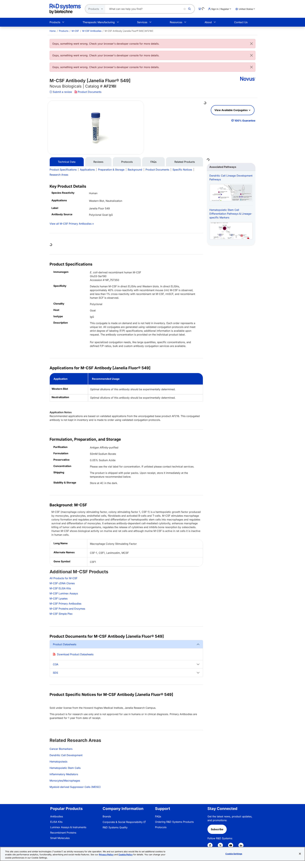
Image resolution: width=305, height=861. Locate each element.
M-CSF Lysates (59, 598)
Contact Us (240, 22)
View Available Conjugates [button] (231, 110)
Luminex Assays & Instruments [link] (68, 827)
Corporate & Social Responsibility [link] (123, 822)
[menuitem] (53, 31)
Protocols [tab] (127, 161)
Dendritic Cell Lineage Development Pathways (230, 177)
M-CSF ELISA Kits (60, 588)
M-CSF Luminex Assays (64, 593)
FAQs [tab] (153, 161)
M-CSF (75, 31)
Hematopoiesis (58, 761)
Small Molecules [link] (60, 838)
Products (55, 22)
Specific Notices (182, 169)
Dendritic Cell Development (66, 755)
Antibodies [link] (56, 816)
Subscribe (217, 829)
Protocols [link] (160, 827)
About (208, 22)
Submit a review (62, 91)
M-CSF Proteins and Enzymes (67, 608)
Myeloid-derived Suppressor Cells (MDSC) (75, 787)
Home (53, 31)
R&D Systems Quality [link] (115, 827)
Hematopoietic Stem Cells (65, 767)
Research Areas (59, 174)
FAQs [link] (158, 816)
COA (55, 664)
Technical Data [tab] (66, 161)
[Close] (251, 43)
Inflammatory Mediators (64, 774)
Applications (87, 169)
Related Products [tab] (184, 161)
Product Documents (89, 91)
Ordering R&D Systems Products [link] (174, 821)
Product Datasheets (64, 644)
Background (135, 169)
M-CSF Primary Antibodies (65, 603)
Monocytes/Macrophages (65, 780)
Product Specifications (63, 169)
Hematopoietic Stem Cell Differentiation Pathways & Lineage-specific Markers (230, 213)
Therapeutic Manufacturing (99, 22)
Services (142, 22)
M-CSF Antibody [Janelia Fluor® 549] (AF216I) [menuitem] (129, 31)
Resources (176, 22)
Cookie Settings (233, 853)
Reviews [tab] (98, 161)
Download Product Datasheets (75, 654)
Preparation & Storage (111, 169)
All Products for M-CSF (63, 578)
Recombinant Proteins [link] (63, 832)
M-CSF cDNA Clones (62, 583)
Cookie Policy (126, 854)
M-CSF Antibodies (91, 31)
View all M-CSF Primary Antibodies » (72, 223)
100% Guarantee (244, 120)
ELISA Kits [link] (56, 821)
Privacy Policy (106, 854)
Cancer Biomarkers (61, 748)
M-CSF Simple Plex (61, 613)
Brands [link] (107, 816)
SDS (55, 672)
